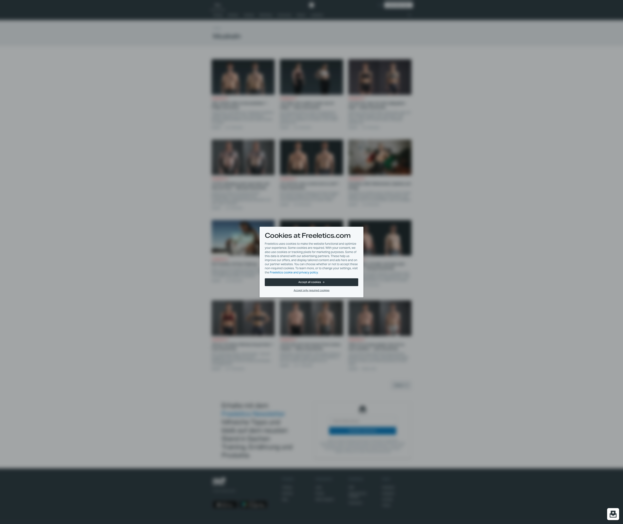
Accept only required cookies (312, 290)
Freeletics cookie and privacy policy (294, 272)
